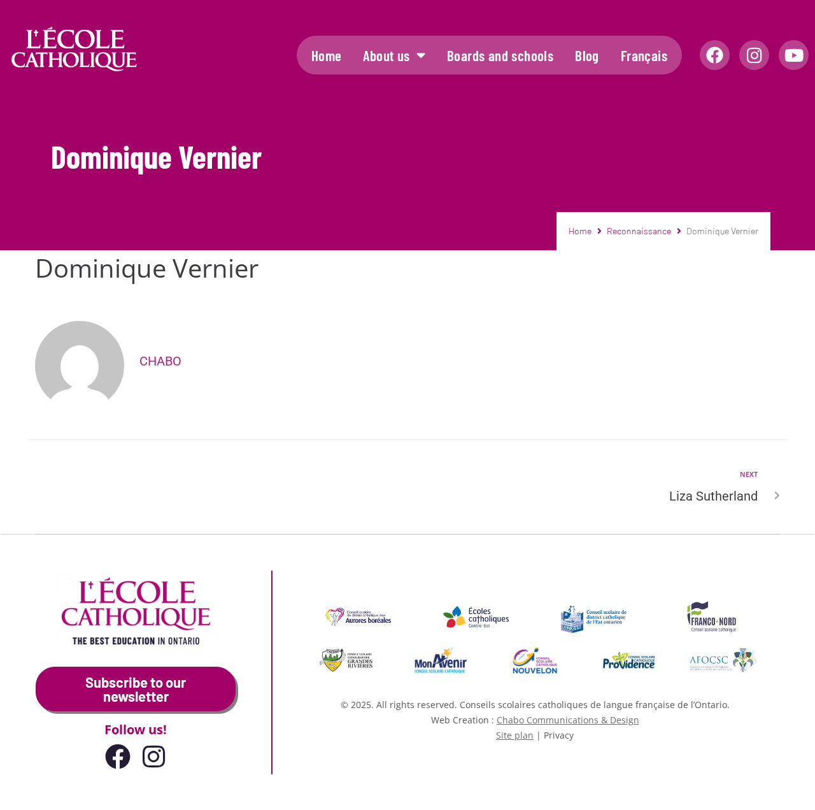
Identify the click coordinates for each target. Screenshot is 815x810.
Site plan (515, 735)
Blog (587, 55)
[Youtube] (794, 55)
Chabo (160, 361)
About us (386, 55)
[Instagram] (754, 55)
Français (644, 55)
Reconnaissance (639, 230)
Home (326, 55)
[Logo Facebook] (715, 55)
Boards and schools (500, 55)
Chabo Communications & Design (568, 720)
